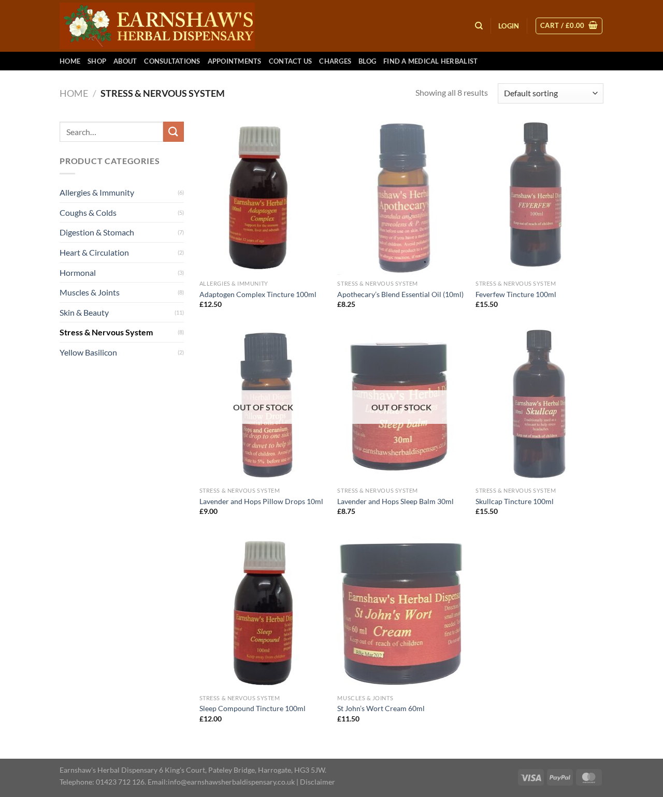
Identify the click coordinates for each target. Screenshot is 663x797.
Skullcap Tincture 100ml (514, 501)
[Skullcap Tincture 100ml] (539, 405)
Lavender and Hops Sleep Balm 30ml (395, 501)
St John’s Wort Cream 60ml (381, 708)
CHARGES (335, 61)
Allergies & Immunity (97, 192)
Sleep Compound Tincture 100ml (252, 708)
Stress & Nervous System (106, 332)
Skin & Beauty (84, 312)
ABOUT (125, 61)
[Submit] (173, 132)
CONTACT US (290, 61)
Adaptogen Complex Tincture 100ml (257, 294)
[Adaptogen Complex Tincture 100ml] (263, 198)
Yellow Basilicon (88, 352)
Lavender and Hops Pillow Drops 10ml (261, 501)
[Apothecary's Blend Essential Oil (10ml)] (401, 198)
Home (74, 93)
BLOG (367, 61)
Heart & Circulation (94, 252)
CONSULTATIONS (172, 61)
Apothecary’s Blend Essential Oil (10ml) (400, 294)
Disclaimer (317, 781)
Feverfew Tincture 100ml (515, 294)
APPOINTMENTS (235, 61)
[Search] (479, 26)
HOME (70, 61)
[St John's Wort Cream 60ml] (401, 612)
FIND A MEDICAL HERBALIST (430, 61)
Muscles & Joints (90, 292)
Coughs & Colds (88, 212)
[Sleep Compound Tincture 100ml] (263, 612)
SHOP (97, 61)
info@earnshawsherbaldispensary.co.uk (231, 781)
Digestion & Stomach (97, 232)
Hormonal (78, 272)
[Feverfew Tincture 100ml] (539, 198)
